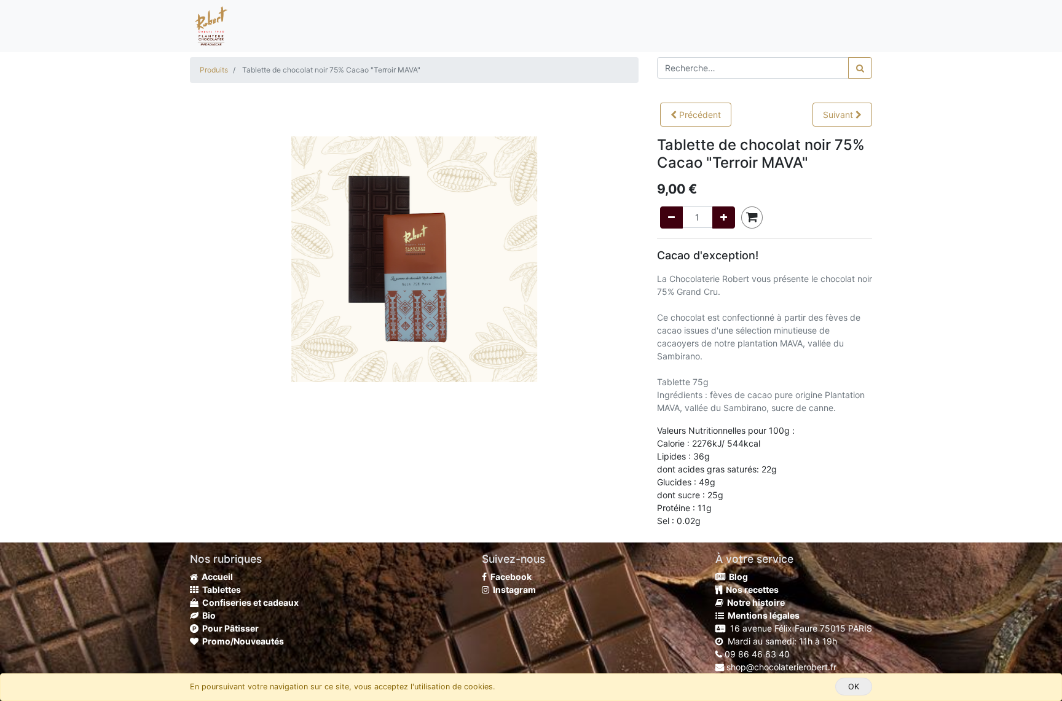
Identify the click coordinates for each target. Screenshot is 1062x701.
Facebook (509, 576)
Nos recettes (750, 589)
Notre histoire (754, 602)
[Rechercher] (860, 68)
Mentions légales (762, 615)
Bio (207, 615)
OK (853, 686)
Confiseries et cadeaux (249, 602)
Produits (214, 69)
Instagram (512, 589)
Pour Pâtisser (229, 628)
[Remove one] (671, 217)
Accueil (215, 576)
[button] (695, 115)
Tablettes (220, 589)
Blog (736, 576)
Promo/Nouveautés (241, 641)
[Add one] (723, 217)
